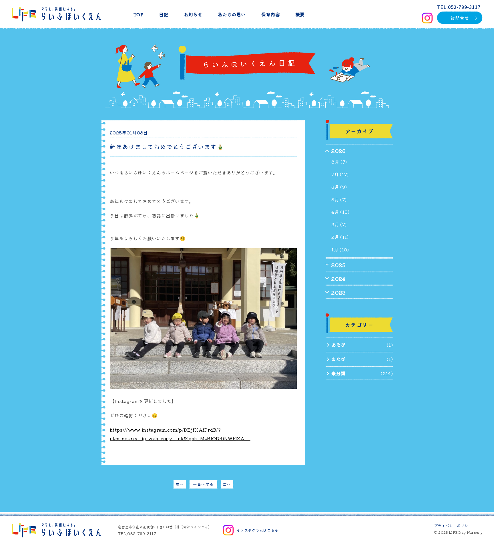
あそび (338, 344)
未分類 (338, 373)
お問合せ (459, 17)
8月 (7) (339, 161)
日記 (163, 14)
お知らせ (193, 14)
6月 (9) (339, 186)
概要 (300, 14)
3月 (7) (338, 224)
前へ (180, 484)
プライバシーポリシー (453, 525)
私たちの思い (232, 14)
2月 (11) (339, 236)
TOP (139, 14)
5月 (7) (338, 199)
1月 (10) (340, 249)
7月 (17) (339, 174)
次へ (227, 484)
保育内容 (270, 14)
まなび (338, 359)
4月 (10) (340, 211)
